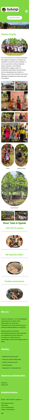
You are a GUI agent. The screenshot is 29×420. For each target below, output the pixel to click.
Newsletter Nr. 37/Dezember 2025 (11, 368)
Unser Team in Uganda (14, 223)
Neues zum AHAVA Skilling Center (11, 359)
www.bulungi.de (10, 409)
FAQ (2, 413)
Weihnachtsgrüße (7, 365)
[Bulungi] (10, 9)
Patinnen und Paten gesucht (9, 362)
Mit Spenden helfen (14, 254)
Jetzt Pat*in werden (14, 17)
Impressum (4, 383)
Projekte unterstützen (14, 281)
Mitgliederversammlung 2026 (10, 356)
